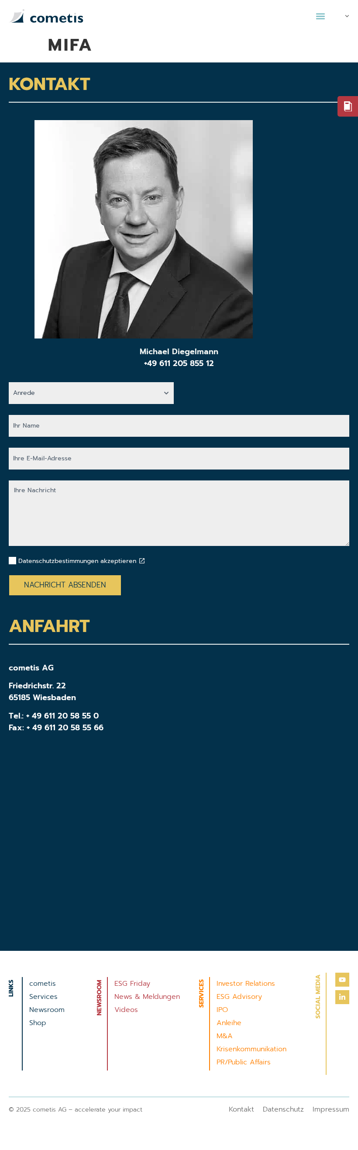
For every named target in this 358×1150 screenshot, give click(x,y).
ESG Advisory (239, 996)
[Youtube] (342, 980)
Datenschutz (283, 1109)
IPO (222, 1010)
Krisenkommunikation (251, 1049)
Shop (37, 1023)
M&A (225, 1036)
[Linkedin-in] (342, 997)
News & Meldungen (147, 996)
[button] (320, 16)
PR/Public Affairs (244, 1062)
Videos (126, 1010)
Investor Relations (246, 983)
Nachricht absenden (65, 585)
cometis (42, 983)
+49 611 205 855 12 (179, 363)
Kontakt (241, 1109)
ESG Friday (132, 983)
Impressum (331, 1109)
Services (43, 996)
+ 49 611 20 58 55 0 (62, 716)
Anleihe (229, 1023)
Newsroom (47, 1010)
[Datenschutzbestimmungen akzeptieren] (141, 560)
